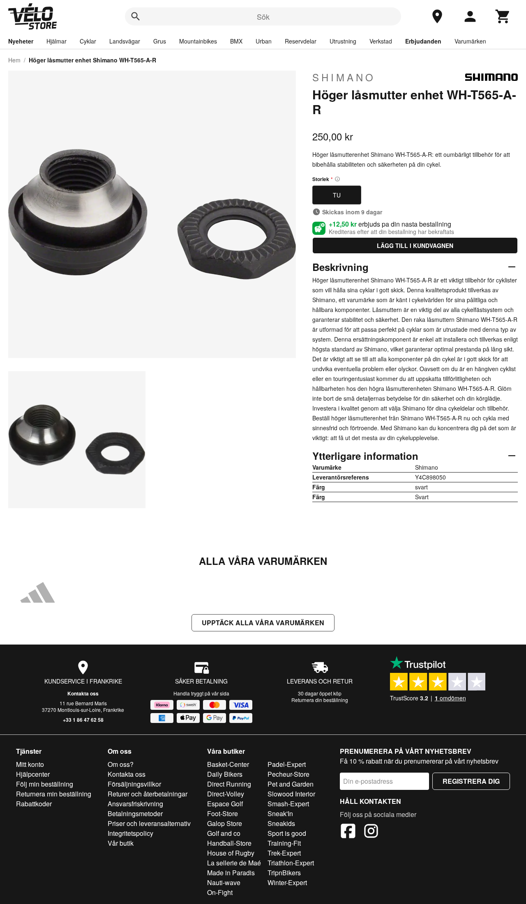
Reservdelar (300, 41)
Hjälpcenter (33, 774)
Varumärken (470, 41)
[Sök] (135, 16)
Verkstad (380, 41)
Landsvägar (124, 41)
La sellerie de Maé (234, 862)
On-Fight (220, 892)
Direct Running (229, 784)
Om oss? (121, 764)
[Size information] (337, 179)
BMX (236, 41)
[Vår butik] (437, 16)
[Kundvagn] (503, 16)
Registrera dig (471, 781)
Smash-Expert (288, 803)
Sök (263, 16)
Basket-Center (228, 764)
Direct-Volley (225, 793)
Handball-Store (229, 843)
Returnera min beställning (53, 793)
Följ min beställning (44, 784)
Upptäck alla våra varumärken (263, 622)
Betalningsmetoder (135, 813)
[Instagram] (371, 832)
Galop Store (224, 823)
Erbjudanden (423, 41)
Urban (264, 41)
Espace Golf (225, 803)
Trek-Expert (284, 853)
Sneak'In (280, 813)
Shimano (344, 77)
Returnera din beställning (319, 699)
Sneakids (281, 823)
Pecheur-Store (288, 774)
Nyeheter (20, 41)
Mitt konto (30, 764)
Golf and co (223, 833)
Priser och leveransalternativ (149, 823)
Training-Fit (284, 843)
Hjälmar (56, 41)
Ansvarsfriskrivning (135, 803)
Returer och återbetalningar (147, 793)
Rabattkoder (34, 803)
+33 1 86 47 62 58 (83, 719)
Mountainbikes (198, 41)
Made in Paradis (231, 872)
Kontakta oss (83, 693)
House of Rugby (230, 853)
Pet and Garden (291, 784)
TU (337, 195)
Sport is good (287, 833)
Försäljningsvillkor (134, 784)
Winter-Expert (287, 882)
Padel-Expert (287, 764)
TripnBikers (284, 872)
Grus (159, 41)
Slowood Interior (291, 793)
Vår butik (121, 843)
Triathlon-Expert (291, 862)
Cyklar (88, 41)
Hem (14, 60)
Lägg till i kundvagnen (415, 245)
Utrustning (343, 41)
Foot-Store (222, 813)
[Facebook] (348, 832)
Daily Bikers (224, 774)
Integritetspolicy (130, 833)
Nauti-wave (223, 882)
